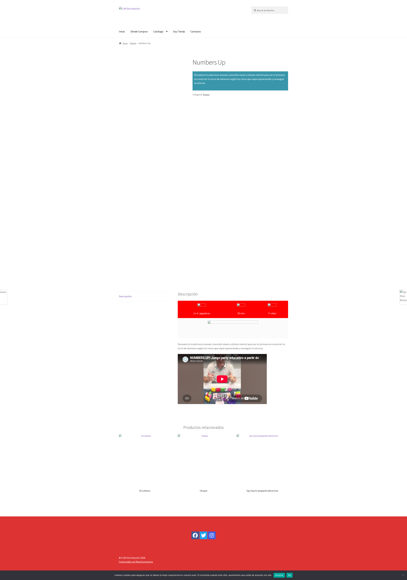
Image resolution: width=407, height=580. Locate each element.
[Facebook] (195, 535)
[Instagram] (212, 535)
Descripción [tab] (125, 296)
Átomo (133, 43)
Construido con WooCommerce (136, 561)
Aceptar (279, 575)
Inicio (122, 31)
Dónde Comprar (139, 31)
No (289, 575)
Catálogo (158, 31)
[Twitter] (203, 535)
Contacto (195, 31)
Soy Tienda (179, 31)
